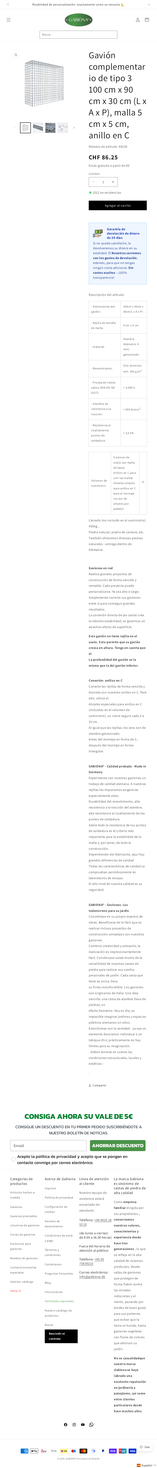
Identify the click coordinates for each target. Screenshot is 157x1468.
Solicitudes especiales (59, 1301)
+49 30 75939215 (91, 1261)
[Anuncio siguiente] (149, 4)
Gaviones (16, 1207)
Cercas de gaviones (22, 1234)
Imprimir (50, 1188)
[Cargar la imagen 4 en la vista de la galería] (63, 128)
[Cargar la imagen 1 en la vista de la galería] (25, 128)
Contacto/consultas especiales (23, 1270)
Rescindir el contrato (57, 1336)
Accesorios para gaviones (20, 1246)
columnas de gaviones (25, 1225)
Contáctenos (53, 1264)
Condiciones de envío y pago (59, 1238)
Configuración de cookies (56, 1209)
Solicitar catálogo (22, 1282)
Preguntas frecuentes (59, 1273)
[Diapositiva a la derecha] (74, 127)
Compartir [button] (99, 1085)
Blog (48, 1283)
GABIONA (70, 1458)
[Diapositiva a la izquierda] (14, 127)
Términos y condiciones (53, 1252)
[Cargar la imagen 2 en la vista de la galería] (38, 128)
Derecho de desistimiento (54, 1223)
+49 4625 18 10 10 (95, 1222)
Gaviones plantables (23, 1216)
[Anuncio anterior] (7, 4)
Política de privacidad (59, 1197)
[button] (8, 19)
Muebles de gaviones (24, 1258)
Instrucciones (54, 1292)
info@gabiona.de (92, 1276)
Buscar (49, 1325)
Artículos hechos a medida (22, 1195)
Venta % (15, 1291)
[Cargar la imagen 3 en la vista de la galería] (50, 128)
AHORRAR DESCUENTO (118, 1145)
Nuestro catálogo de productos (58, 1313)
